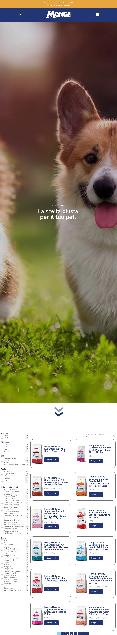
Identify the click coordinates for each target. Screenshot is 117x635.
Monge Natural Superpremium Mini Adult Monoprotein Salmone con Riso (99, 611)
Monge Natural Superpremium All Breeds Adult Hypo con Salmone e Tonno (56, 546)
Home (54, 205)
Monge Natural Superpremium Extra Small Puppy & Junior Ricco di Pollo (100, 449)
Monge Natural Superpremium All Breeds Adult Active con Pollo (99, 514)
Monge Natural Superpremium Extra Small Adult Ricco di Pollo (55, 611)
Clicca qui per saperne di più (58, 5)
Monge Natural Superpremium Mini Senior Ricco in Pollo (55, 449)
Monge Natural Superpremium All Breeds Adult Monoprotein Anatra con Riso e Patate (99, 481)
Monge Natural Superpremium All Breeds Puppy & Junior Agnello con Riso (56, 481)
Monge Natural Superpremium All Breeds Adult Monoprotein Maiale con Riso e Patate (55, 513)
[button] (20, 14)
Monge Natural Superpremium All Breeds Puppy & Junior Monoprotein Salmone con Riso (101, 578)
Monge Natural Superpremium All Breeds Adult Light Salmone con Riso (99, 546)
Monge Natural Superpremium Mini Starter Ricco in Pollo (55, 578)
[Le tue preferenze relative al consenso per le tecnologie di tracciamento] (113, 631)
